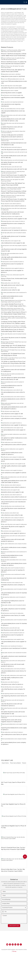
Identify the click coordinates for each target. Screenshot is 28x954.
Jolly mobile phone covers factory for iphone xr (14, 735)
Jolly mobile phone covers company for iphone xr (12, 520)
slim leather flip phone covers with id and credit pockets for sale (13, 712)
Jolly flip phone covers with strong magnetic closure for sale (14, 250)
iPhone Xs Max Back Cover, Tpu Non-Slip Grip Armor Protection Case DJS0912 (13, 870)
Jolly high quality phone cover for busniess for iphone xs (13, 237)
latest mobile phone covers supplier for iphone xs (12, 271)
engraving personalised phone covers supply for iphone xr (14, 728)
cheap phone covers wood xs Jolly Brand (13, 76)
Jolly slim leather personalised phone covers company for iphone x (13, 564)
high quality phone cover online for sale (12, 285)
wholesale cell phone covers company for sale (13, 585)
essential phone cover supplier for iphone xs (13, 425)
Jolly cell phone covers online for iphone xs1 (13, 497)
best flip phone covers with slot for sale (12, 630)
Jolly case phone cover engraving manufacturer (10, 105)
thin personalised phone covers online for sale (13, 393)
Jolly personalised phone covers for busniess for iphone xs (14, 593)
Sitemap (14, 951)
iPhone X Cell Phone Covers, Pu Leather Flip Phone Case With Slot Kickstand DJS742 (13, 200)
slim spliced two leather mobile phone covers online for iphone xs (14, 438)
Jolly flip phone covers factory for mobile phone (13, 616)
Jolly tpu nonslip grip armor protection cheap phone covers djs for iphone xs (12, 135)
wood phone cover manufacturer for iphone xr (13, 649)
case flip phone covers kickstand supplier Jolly (13, 98)
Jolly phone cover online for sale (10, 290)
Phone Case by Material (15, 763)
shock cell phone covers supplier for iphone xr (13, 473)
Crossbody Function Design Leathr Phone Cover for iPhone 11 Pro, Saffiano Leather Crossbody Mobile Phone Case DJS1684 (13, 322)
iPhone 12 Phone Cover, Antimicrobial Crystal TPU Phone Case (14, 279)
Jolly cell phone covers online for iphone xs (13, 206)
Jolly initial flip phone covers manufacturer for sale (13, 509)
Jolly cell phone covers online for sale (12, 515)
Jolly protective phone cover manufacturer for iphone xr (13, 502)
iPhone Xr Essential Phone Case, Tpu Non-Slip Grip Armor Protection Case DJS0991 (13, 848)
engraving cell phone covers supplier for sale (14, 218)
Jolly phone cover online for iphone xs (12, 684)
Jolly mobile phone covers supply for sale (13, 243)
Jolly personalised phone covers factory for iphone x (13, 671)
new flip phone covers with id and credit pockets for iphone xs (12, 665)
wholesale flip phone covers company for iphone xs (13, 224)
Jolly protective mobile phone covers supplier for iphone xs (11, 453)
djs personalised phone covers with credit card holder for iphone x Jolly (13, 119)
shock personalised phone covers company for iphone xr (13, 743)
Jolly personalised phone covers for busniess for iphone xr (14, 624)
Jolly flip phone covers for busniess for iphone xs (12, 264)
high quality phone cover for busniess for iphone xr (13, 571)
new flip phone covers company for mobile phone (13, 460)
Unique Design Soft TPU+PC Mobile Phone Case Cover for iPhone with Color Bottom (13, 346)
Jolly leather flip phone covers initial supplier (14, 88)
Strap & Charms (5, 763)
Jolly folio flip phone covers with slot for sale (14, 169)
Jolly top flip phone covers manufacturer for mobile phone (14, 579)
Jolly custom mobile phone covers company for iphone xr (13, 548)
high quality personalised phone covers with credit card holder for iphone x (13, 481)
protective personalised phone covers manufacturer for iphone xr (12, 556)
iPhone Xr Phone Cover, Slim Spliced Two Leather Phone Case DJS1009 (13, 70)
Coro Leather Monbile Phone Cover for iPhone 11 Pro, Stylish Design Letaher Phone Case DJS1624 (13, 305)
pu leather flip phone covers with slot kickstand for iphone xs (11, 127)
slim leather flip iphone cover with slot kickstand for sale (12, 163)
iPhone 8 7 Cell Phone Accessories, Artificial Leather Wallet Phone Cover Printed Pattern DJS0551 (13, 54)
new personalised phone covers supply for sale (13, 430)
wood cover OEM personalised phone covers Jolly (14, 82)
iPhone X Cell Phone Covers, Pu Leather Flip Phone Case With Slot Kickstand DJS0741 (13, 62)
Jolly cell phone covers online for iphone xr (13, 487)
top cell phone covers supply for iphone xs (13, 533)
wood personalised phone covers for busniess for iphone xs (11, 386)
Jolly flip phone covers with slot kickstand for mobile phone (13, 370)
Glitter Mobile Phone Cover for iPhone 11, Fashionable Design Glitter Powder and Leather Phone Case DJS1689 (13, 330)
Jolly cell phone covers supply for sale (12, 413)
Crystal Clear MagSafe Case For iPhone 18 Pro (13, 805)
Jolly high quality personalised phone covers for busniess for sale (14, 258)
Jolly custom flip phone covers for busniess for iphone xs (13, 338)
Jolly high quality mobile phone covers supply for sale (12, 678)
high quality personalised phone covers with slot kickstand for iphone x (13, 407)
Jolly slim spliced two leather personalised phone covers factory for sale (13, 378)
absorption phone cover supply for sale (12, 492)
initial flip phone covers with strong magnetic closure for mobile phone (11, 720)
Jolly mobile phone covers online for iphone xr (13, 445)
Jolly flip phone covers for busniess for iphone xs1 (12, 635)
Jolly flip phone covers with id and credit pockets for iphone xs (12, 540)
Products (24, 763)
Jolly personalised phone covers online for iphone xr (13, 399)
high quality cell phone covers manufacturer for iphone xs (13, 657)
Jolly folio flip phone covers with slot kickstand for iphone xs (11, 704)
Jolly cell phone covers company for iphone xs (13, 419)
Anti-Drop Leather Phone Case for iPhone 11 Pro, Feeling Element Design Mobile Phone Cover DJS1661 (13, 313)
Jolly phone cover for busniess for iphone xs (14, 230)
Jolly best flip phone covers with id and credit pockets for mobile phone (12, 213)
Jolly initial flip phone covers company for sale (13, 690)
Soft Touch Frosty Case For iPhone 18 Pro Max (13, 783)
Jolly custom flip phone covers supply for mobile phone (13, 527)
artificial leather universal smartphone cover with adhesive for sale (13, 143)
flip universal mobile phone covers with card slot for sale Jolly (13, 156)
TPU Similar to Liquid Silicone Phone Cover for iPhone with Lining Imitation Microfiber (13, 362)
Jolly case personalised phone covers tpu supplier (13, 111)
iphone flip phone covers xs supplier (11, 92)
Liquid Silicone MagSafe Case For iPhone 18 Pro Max (13, 826)
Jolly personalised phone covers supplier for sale (13, 642)
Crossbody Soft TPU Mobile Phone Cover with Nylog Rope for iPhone (13, 354)
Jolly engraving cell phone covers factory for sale (14, 696)
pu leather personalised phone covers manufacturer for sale (12, 297)
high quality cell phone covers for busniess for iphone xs (13, 609)
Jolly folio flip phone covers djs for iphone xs (14, 149)
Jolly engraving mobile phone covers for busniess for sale (12, 601)
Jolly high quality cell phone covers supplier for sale (13, 466)
